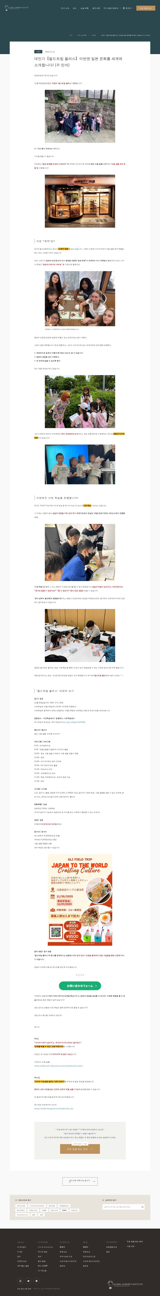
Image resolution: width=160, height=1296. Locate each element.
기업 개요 (131, 1246)
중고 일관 (42, 1261)
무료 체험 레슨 (146, 8)
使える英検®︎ (43, 1266)
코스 (75, 8)
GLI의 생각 (21, 1247)
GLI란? (20, 1251)
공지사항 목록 (82, 35)
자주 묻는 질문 (23, 1266)
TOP (71, 35)
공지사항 (96, 8)
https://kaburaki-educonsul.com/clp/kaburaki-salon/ (58, 1066)
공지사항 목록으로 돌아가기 (79, 1181)
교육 (41, 1215)
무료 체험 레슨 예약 (135, 1241)
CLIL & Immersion (45, 1247)
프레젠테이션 (64, 1206)
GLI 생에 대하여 (111, 8)
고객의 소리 (33, 1210)
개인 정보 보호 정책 (24, 1289)
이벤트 (94, 35)
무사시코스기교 (22, 1215)
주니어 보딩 (42, 1251)
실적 (33, 1215)
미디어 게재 (21, 1206)
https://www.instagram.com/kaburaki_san (53, 1108)
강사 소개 (54, 1210)
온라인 (62, 1266)
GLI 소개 (65, 8)
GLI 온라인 (21, 1210)
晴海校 (64, 1210)
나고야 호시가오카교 (37, 1206)
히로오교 (74, 1210)
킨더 (40, 1256)
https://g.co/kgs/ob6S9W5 (73, 722)
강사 (19, 1256)
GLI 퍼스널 (42, 1270)
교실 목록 (84, 8)
